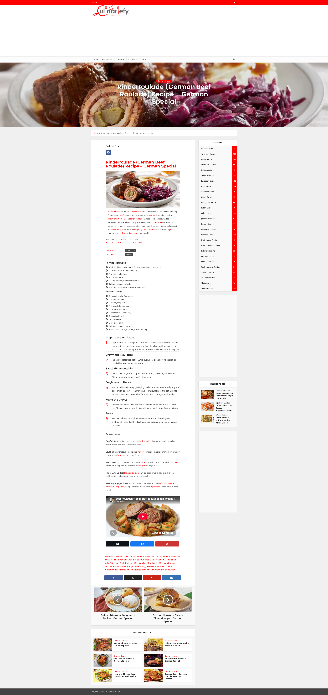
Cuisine (131, 59)
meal (172, 229)
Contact (94, 2)
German (129, 254)
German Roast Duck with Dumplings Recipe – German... (176, 676)
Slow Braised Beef (137, 569)
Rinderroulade (114, 211)
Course (119, 59)
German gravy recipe (146, 566)
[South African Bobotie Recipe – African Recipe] (208, 418)
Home (95, 59)
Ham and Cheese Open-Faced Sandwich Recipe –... (127, 675)
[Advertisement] (164, 37)
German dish (136, 211)
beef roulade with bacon (150, 556)
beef (122, 215)
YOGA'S (118, 692)
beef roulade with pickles (127, 559)
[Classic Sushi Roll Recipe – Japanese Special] (208, 406)
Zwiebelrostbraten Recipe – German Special (178, 644)
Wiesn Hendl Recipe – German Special (124, 659)
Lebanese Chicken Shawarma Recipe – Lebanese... (224, 396)
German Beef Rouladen (146, 563)
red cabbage (117, 229)
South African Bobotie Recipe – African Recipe (224, 420)
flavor (141, 452)
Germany (134, 233)
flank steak (144, 441)
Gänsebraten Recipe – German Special (175, 659)
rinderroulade (165, 566)
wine (143, 462)
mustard (151, 215)
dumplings (138, 229)
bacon (110, 218)
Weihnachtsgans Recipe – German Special (126, 644)
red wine (158, 222)
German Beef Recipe (151, 559)
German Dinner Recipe (123, 566)
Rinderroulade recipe (116, 569)
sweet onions (120, 218)
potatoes (157, 487)
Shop (143, 59)
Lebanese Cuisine (223, 390)
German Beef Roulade (121, 563)
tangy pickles (136, 218)
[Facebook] (108, 152)
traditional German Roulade (162, 569)
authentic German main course (121, 556)
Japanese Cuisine (223, 403)
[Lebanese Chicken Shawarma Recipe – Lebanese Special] (208, 394)
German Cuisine (164, 81)
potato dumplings (115, 487)
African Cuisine (222, 415)
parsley (121, 455)
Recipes (106, 59)
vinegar (141, 465)
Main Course (130, 250)
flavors (124, 233)
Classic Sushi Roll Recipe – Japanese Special (224, 408)
